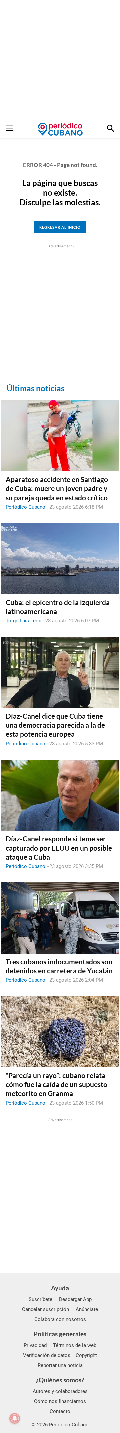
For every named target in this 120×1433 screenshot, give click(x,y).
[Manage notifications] (14, 1418)
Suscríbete (40, 1299)
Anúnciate (87, 1309)
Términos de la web (74, 1345)
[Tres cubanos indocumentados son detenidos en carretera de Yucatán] (60, 918)
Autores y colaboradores (60, 1391)
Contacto (60, 1411)
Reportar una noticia (60, 1365)
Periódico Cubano (25, 507)
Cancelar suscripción (45, 1309)
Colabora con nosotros (60, 1319)
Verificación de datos (46, 1355)
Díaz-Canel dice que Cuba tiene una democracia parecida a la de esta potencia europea (55, 725)
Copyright (86, 1355)
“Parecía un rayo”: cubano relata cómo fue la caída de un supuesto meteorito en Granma (56, 1084)
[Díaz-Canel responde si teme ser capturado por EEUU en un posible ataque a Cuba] (60, 795)
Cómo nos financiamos (60, 1401)
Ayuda (60, 1288)
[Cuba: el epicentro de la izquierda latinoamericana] (60, 558)
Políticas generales (60, 1334)
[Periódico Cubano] (60, 129)
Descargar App (75, 1299)
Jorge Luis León (23, 621)
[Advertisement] (60, 60)
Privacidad (35, 1345)
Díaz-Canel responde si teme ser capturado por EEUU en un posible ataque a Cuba (59, 847)
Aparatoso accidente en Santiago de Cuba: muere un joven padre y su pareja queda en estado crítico (57, 488)
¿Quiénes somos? (60, 1380)
